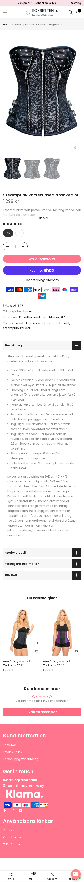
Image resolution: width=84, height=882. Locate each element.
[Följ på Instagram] (12, 810)
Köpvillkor (9, 745)
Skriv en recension (42, 712)
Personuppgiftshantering (20, 759)
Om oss (8, 830)
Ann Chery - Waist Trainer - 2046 (56, 663)
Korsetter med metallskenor (39, 317)
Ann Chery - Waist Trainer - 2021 (16, 663)
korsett (20, 323)
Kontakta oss (12, 837)
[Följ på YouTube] (20, 810)
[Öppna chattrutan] (76, 874)
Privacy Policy (12, 752)
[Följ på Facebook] (5, 810)
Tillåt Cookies (12, 844)
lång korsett (34, 323)
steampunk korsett (16, 328)
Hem (6, 24)
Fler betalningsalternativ (42, 280)
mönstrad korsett (56, 323)
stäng (77, 3)
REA (63, 317)
